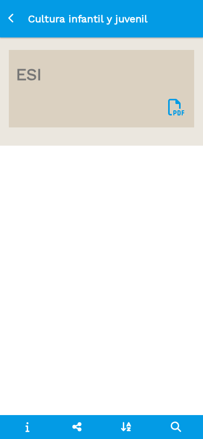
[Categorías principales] (76, 427)
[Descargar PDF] (176, 108)
